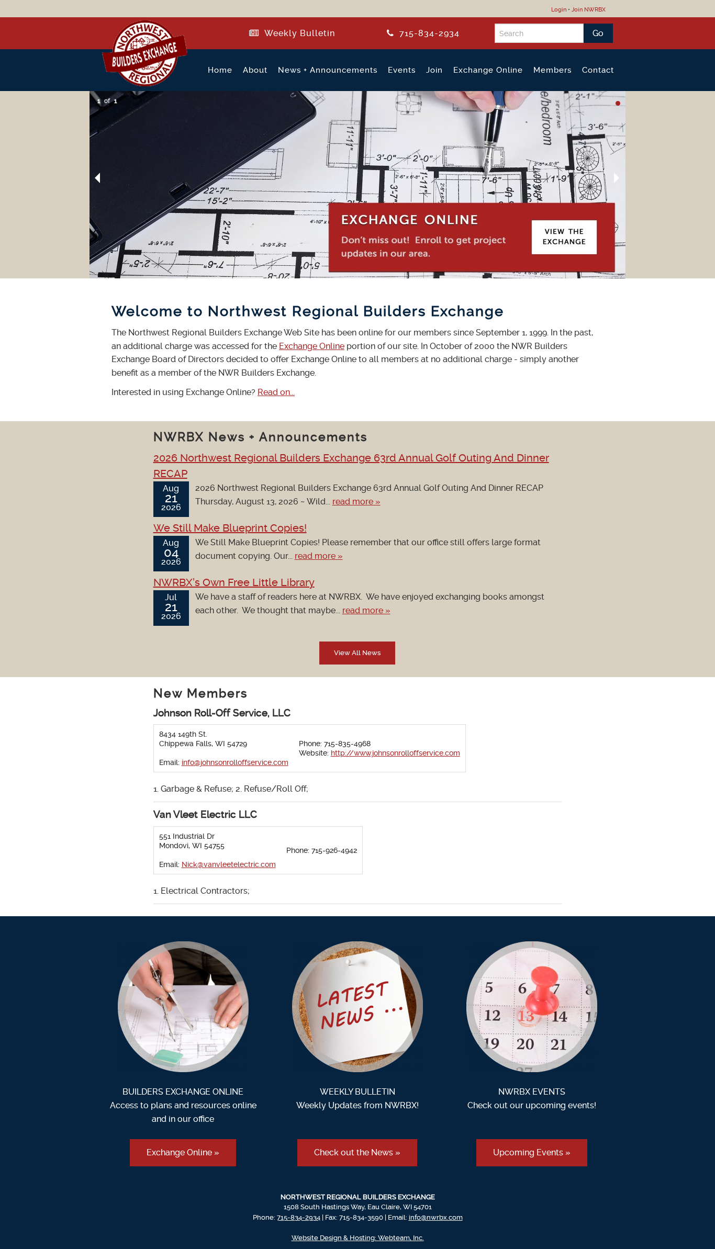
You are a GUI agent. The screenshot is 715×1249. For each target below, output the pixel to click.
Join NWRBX (589, 9)
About (255, 70)
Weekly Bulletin (297, 33)
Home (220, 70)
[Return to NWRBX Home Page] (138, 82)
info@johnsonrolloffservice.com (235, 762)
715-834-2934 (427, 33)
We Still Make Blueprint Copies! (230, 528)
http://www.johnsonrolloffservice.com (395, 753)
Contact (598, 70)
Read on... (276, 392)
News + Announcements (327, 70)
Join (434, 70)
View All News (357, 653)
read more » (356, 502)
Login (558, 9)
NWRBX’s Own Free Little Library (234, 582)
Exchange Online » (183, 1152)
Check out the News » (357, 1152)
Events (402, 70)
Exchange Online (488, 70)
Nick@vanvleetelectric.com (229, 864)
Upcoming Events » (532, 1152)
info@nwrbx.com (436, 1217)
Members (552, 70)
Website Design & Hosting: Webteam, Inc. (358, 1238)
